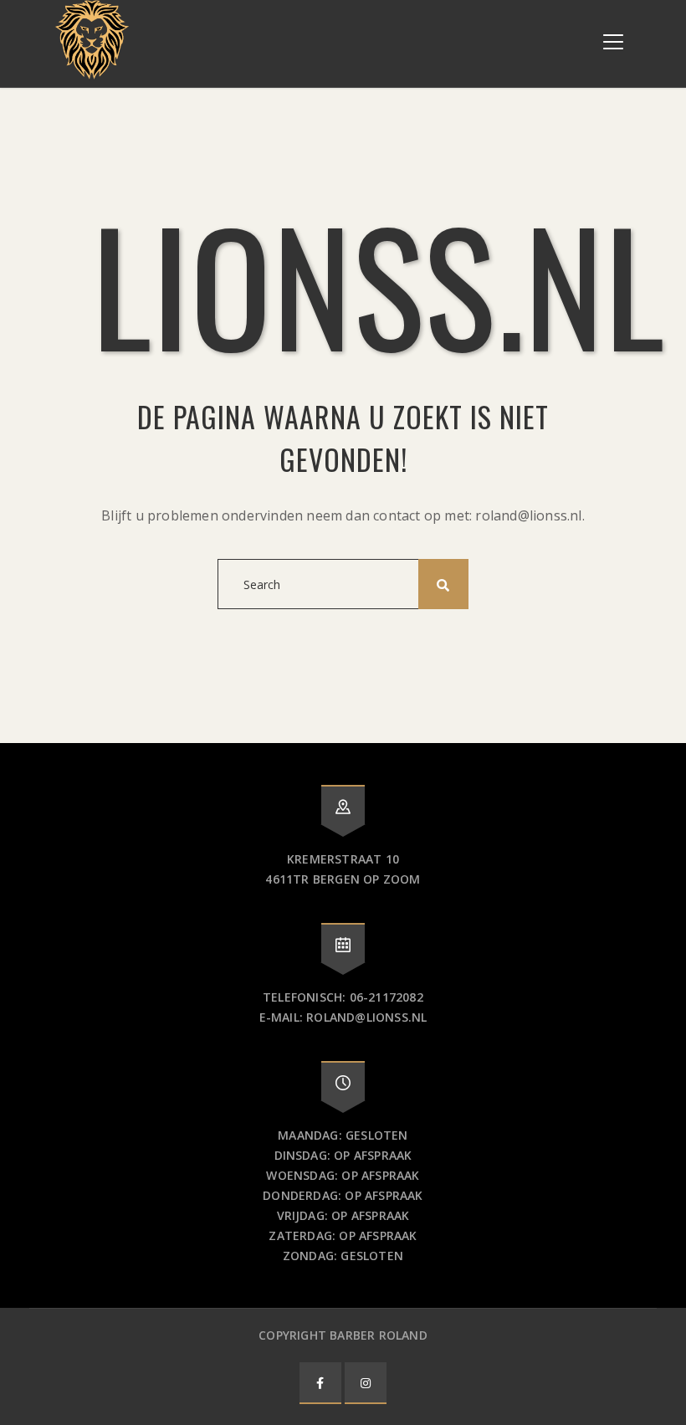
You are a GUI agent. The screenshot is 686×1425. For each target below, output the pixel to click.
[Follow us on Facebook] (320, 1383)
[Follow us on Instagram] (366, 1383)
